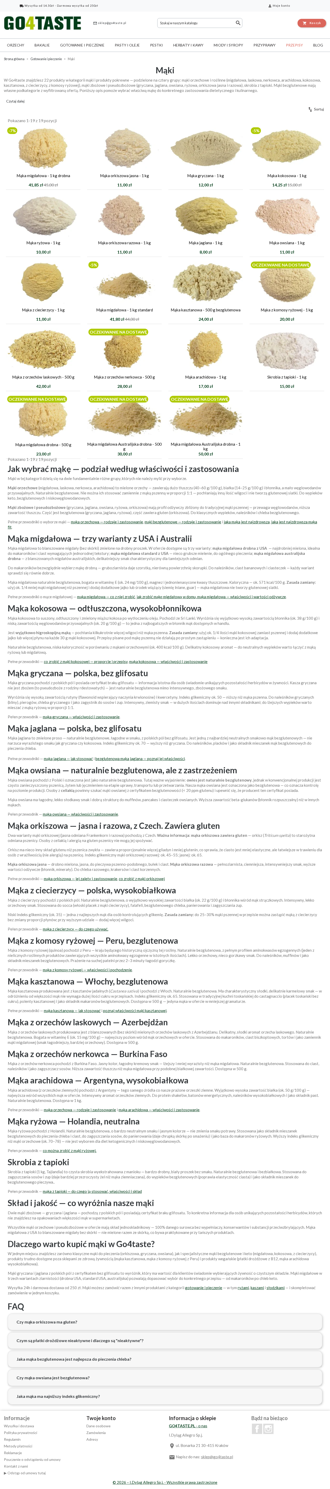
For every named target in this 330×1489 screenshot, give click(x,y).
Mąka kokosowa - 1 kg (287, 175)
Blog (318, 45)
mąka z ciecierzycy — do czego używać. (75, 929)
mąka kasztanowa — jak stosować (72, 1010)
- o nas (188, 1425)
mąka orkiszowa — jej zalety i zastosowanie (80, 878)
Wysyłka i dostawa (19, 1426)
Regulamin (12, 1439)
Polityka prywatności (20, 1432)
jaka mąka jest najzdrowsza (247, 521)
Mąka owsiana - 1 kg (287, 242)
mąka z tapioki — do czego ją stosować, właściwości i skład (92, 1191)
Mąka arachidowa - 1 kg (205, 377)
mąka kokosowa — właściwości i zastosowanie (168, 661)
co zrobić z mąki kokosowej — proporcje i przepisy (86, 661)
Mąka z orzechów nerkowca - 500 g (124, 377)
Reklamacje (13, 1453)
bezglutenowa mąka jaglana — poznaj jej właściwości (140, 758)
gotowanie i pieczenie (203, 1287)
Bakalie (42, 45)
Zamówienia (96, 1432)
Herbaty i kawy (188, 45)
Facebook (257, 1429)
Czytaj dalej (15, 101)
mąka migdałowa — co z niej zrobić (106, 596)
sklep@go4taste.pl (109, 23)
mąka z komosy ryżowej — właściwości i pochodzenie (87, 969)
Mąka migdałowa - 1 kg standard (124, 310)
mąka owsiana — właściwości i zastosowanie (80, 814)
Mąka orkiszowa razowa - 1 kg (124, 242)
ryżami (243, 1287)
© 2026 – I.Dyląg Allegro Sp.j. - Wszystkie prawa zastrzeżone (165, 1482)
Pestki (156, 45)
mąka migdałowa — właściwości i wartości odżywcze (241, 596)
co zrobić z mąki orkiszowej (142, 878)
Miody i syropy (228, 45)
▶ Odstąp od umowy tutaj (25, 1473)
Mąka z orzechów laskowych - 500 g (43, 377)
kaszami (257, 1287)
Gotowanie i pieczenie (82, 45)
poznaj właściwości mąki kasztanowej (135, 1010)
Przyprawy (264, 45)
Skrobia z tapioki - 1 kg (287, 377)
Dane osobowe (98, 1426)
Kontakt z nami (16, 1466)
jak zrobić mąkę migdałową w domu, (167, 596)
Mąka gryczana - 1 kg (205, 175)
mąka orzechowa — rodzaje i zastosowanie (107, 521)
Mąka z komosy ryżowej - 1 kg (287, 310)
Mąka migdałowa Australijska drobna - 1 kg (206, 446)
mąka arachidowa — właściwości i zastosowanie (159, 1109)
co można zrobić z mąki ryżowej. (69, 1150)
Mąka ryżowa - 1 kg (43, 242)
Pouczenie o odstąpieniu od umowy (32, 1459)
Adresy (92, 1439)
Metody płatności (18, 1446)
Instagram (268, 1429)
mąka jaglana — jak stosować (68, 758)
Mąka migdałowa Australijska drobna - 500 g (124, 446)
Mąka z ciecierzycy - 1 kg (43, 310)
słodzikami (276, 1287)
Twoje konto (101, 1418)
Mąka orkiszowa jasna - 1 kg (124, 175)
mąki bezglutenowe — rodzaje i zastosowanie (183, 521)
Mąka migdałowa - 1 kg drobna (43, 175)
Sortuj (315, 109)
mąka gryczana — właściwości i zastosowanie (81, 716)
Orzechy (15, 45)
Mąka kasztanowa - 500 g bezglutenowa (206, 310)
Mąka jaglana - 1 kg (205, 242)
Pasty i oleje (127, 45)
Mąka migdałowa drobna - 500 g (43, 444)
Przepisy (294, 45)
